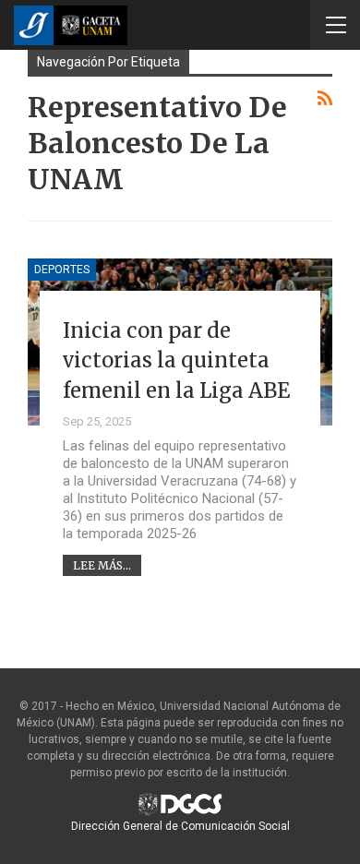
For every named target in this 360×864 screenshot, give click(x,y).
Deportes (62, 269)
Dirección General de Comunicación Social (180, 826)
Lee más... (102, 565)
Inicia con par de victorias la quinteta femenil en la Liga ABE (176, 360)
